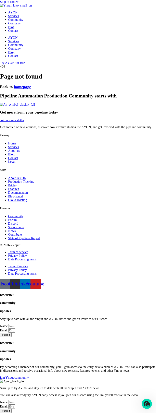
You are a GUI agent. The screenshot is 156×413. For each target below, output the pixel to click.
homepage (22, 87)
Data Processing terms (22, 259)
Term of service (18, 252)
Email (4, 330)
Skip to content (9, 1)
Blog (11, 27)
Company (14, 23)
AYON (13, 12)
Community (15, 19)
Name (4, 326)
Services (13, 16)
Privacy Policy (17, 255)
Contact (13, 30)
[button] (147, 404)
